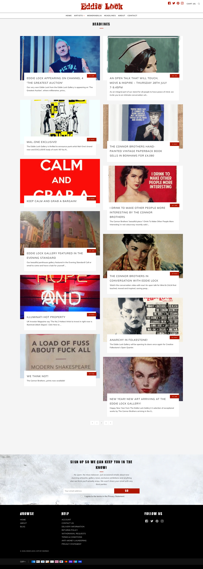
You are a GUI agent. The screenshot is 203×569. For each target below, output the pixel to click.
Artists (78, 15)
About (121, 15)
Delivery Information (73, 526)
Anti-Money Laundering (74, 540)
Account (66, 519)
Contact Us (68, 523)
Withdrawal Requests (74, 533)
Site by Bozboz (42, 551)
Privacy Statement (116, 496)
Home (69, 15)
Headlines (110, 15)
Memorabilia (94, 15)
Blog (22, 526)
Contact (132, 15)
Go (127, 491)
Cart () (191, 4)
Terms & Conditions (72, 537)
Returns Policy (70, 530)
